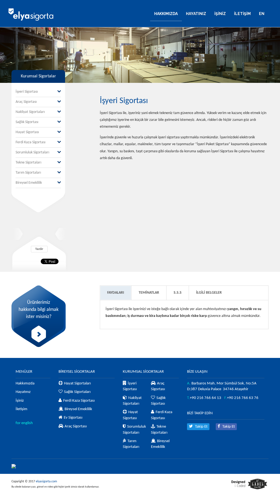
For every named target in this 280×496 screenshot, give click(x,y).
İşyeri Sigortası (27, 92)
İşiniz (20, 401)
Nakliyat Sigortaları (30, 112)
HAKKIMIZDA (166, 13)
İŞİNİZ (220, 13)
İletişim (21, 409)
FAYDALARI (115, 293)
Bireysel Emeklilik (29, 183)
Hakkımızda (25, 383)
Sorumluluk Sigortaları (32, 152)
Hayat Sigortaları (77, 383)
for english (24, 423)
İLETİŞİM (242, 13)
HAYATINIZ (196, 13)
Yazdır (39, 249)
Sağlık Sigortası (27, 122)
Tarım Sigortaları (28, 173)
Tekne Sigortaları (28, 163)
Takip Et (201, 427)
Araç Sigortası (26, 102)
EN (261, 13)
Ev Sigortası (73, 418)
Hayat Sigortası (27, 132)
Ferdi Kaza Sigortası (30, 142)
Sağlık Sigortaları (77, 392)
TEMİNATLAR (149, 293)
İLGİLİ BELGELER (209, 293)
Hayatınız (23, 392)
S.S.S (178, 293)
